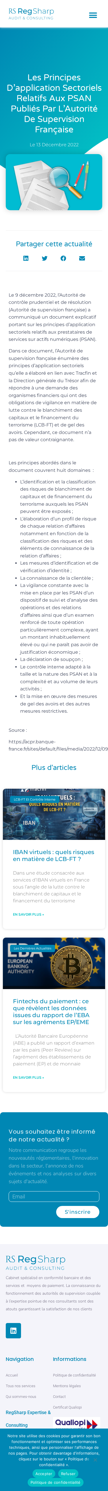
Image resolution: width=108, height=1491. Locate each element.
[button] (92, 15)
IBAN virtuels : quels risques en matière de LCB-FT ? (53, 855)
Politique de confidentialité (56, 1482)
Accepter (43, 1473)
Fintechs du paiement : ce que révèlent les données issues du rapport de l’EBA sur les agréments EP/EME (51, 1012)
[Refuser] (95, 1461)
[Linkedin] (13, 1330)
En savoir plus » (28, 914)
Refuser (68, 1473)
